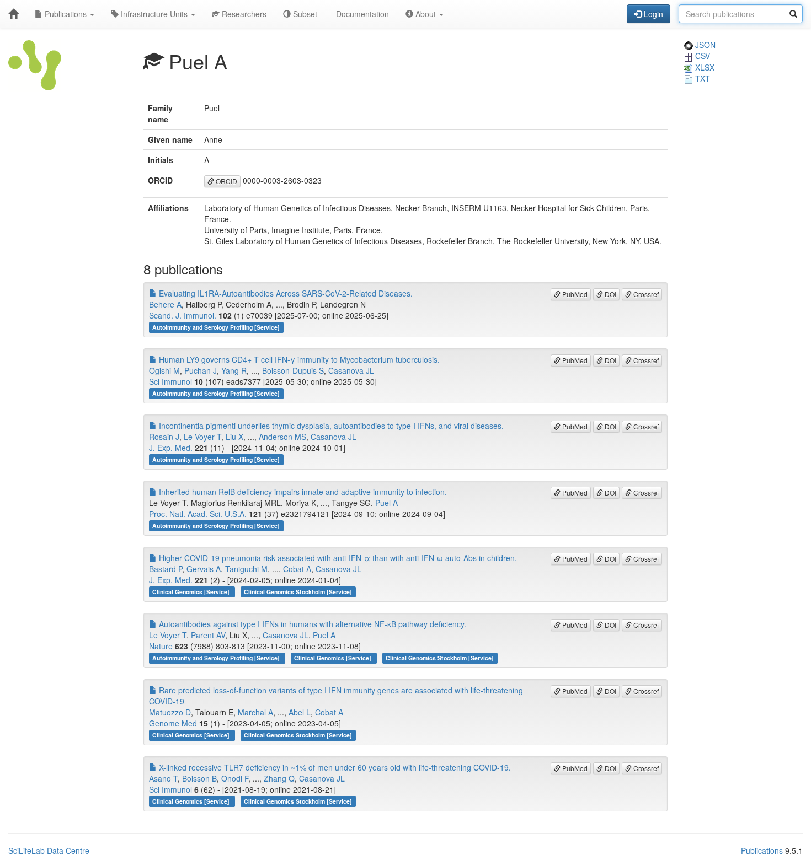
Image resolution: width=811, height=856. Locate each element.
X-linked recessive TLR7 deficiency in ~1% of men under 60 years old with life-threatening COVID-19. (334, 767)
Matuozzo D (170, 712)
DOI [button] (609, 294)
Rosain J (164, 436)
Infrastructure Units (154, 13)
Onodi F (234, 778)
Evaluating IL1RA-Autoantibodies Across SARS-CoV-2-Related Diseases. (285, 293)
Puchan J (200, 370)
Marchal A (255, 712)
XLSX (703, 67)
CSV (701, 55)
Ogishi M (164, 370)
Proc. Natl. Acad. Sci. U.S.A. (198, 513)
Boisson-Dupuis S (293, 370)
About (425, 13)
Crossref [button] (645, 294)
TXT (701, 78)
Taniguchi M (246, 568)
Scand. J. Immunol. (182, 315)
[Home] (13, 14)
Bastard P (165, 568)
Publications (65, 13)
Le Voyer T (202, 436)
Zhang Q (279, 778)
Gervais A (203, 568)
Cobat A (297, 568)
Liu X (234, 436)
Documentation (361, 13)
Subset (304, 13)
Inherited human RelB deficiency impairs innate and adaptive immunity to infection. (302, 491)
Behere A (165, 304)
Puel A (386, 502)
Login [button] (652, 13)
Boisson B (199, 778)
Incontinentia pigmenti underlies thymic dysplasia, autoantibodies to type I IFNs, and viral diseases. (330, 425)
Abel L (300, 712)
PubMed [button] (574, 294)
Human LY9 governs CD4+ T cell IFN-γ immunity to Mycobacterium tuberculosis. (298, 359)
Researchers (243, 13)
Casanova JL (351, 370)
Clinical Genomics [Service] (191, 592)
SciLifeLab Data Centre (48, 850)
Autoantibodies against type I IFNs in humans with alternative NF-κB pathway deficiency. (311, 623)
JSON (704, 44)
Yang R (234, 370)
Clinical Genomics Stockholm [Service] (298, 592)
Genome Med (173, 723)
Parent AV (208, 634)
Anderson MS (282, 436)
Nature (161, 646)
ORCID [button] (225, 181)
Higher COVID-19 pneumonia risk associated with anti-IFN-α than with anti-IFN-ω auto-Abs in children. (337, 557)
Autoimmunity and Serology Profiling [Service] (216, 327)
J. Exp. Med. (171, 447)
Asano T (163, 778)
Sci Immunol (170, 381)
